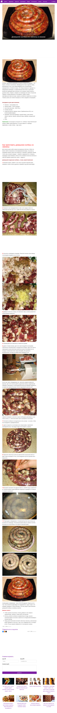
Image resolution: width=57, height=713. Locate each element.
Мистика (45, 1)
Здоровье (11, 1)
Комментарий (5, 664)
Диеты (5, 1)
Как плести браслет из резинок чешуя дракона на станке (48, 705)
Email (21, 659)
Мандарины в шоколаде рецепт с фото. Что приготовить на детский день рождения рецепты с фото (48, 689)
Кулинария (22, 1)
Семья (39, 1)
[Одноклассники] (4, 631)
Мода (28, 1)
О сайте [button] (54, 1)
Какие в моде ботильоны (35, 686)
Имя (3, 659)
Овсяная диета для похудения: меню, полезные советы (21, 705)
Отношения (34, 1)
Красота (17, 1)
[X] (6, 631)
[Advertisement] (28, 48)
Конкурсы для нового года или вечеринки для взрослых (21, 687)
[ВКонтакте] (3, 631)
